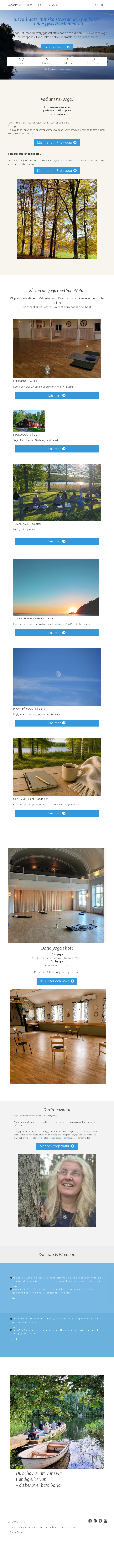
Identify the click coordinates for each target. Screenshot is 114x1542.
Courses (22, 1527)
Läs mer (54, 395)
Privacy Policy (68, 1527)
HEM (29, 5)
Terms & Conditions (48, 1527)
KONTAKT (53, 5)
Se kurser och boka (54, 981)
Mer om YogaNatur (54, 1146)
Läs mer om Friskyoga (54, 142)
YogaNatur (14, 5)
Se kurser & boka (55, 47)
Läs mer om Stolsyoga (54, 171)
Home (12, 1527)
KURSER (40, 5)
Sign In (99, 5)
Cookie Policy (16, 1532)
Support (32, 1527)
